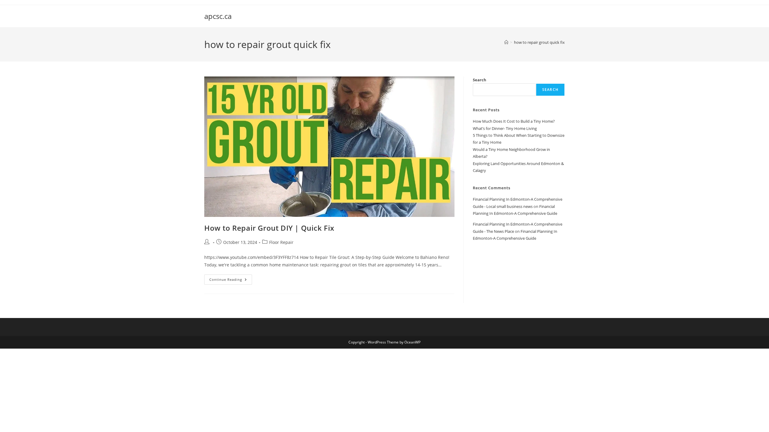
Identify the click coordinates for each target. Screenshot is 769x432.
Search (479, 79)
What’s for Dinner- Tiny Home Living (505, 128)
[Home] (506, 42)
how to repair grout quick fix (539, 42)
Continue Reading (230, 281)
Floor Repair (281, 242)
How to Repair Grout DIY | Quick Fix (269, 228)
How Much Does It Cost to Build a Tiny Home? (514, 121)
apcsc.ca (218, 16)
